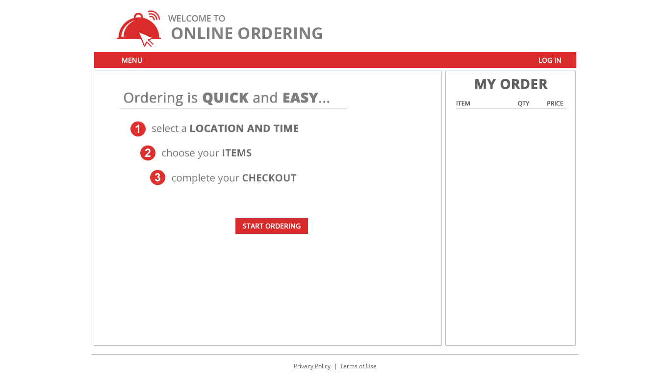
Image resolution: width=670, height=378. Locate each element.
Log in (550, 60)
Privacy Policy (312, 366)
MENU (132, 60)
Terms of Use (358, 366)
